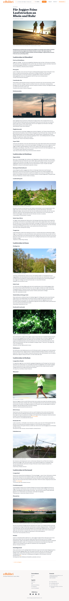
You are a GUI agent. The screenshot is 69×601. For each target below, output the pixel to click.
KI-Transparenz (34, 586)
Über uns (32, 575)
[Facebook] (30, 594)
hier (20, 555)
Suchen (44, 1)
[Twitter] (33, 594)
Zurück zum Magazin (17, 562)
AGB (32, 583)
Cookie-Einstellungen (35, 588)
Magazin (50, 1)
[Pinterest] (36, 594)
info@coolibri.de (54, 581)
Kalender (55, 1)
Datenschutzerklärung (35, 585)
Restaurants (61, 1)
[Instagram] (38, 594)
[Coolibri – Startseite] (8, 2)
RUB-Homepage (34, 416)
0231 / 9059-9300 (54, 584)
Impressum (33, 581)
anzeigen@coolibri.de (55, 583)
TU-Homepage (19, 481)
